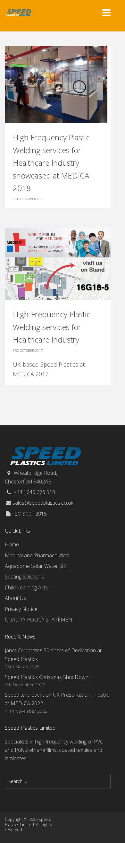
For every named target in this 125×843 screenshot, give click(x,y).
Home (12, 544)
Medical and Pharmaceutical (37, 555)
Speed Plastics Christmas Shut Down (46, 677)
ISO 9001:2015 (30, 513)
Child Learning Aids (26, 587)
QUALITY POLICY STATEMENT (40, 619)
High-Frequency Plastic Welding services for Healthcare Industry (51, 327)
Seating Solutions (24, 576)
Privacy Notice (21, 609)
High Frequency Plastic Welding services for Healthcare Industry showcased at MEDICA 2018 (51, 162)
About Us (15, 598)
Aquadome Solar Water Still (36, 565)
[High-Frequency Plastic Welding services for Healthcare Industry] (58, 263)
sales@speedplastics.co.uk (43, 502)
